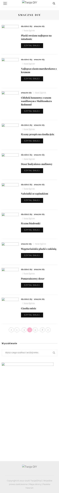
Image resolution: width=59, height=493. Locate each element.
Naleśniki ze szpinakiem (34, 193)
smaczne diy (39, 26)
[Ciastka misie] (10, 303)
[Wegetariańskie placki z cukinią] (10, 246)
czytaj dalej (32, 45)
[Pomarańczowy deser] (10, 274)
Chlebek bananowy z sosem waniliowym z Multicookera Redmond (36, 101)
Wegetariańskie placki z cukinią (38, 248)
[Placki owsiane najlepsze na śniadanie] (10, 29)
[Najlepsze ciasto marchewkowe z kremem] (10, 63)
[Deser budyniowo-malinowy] (10, 158)
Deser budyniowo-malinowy (36, 164)
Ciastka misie (28, 308)
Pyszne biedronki (30, 223)
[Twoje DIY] (29, 466)
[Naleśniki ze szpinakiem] (10, 189)
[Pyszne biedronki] (10, 217)
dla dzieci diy (26, 26)
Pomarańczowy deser (32, 278)
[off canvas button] (5, 3)
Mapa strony (35, 484)
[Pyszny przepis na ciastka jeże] (10, 129)
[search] (54, 3)
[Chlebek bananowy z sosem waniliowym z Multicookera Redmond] (10, 96)
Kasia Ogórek (29, 31)
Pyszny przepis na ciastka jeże (37, 134)
